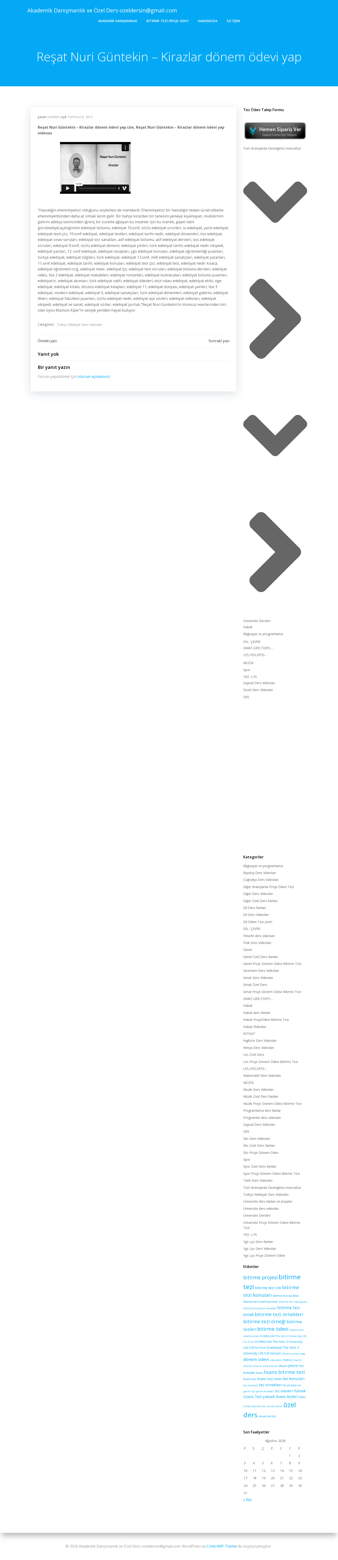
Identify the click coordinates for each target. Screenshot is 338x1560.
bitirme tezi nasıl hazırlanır (260, 1302)
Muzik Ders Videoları (258, 1089)
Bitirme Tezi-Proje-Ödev (167, 21)
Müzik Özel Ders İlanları (260, 1096)
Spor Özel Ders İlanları (259, 1166)
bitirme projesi (260, 1277)
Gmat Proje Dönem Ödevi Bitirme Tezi (272, 992)
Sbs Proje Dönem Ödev (260, 1152)
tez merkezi (250, 1385)
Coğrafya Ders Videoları (260, 879)
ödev (302, 1397)
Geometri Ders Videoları (261, 970)
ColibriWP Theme (222, 1546)
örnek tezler (274, 1406)
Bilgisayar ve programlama (263, 634)
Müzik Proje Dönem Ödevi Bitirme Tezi (272, 1103)
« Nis (247, 1499)
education (276, 1360)
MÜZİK (248, 663)
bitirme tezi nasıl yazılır (293, 1301)
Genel (247, 949)
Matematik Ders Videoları (262, 1075)
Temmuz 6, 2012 (80, 117)
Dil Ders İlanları (254, 908)
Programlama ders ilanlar (262, 1110)
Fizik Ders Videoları (257, 943)
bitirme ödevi (273, 1329)
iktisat (282, 1366)
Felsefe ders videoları (259, 936)
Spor (246, 670)
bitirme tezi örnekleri (279, 1314)
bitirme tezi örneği (264, 1321)
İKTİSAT (249, 1033)
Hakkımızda (208, 21)
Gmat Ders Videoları (258, 977)
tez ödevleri (284, 1391)
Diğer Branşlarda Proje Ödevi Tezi (268, 887)
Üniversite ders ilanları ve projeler (267, 1201)
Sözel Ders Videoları (258, 690)
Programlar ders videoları (262, 1117)
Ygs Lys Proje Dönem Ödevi (264, 1255)
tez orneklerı (270, 1384)
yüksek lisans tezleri (280, 1396)
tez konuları (294, 1378)
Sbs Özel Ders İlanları (259, 1145)
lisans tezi (265, 1378)
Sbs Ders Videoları (256, 1138)
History (287, 1360)
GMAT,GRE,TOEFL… (258, 648)
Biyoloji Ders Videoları (259, 873)
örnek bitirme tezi (254, 1406)
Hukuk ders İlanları (256, 1012)
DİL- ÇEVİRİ (251, 642)
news (278, 1379)
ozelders (53, 117)
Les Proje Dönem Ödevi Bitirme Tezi (270, 1061)
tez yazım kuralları (262, 1391)
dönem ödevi (256, 1359)
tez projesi (290, 1385)
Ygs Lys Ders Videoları (259, 1248)
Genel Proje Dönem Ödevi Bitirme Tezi (272, 963)
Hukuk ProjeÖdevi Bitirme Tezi (266, 1019)
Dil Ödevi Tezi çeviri (257, 922)
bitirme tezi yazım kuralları (260, 1308)
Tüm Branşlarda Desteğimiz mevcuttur (272, 148)
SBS (246, 697)
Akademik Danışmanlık (117, 21)
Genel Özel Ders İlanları (260, 957)
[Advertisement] (275, 776)
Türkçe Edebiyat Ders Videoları (79, 324)
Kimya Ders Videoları (258, 1047)
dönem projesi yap (293, 1353)
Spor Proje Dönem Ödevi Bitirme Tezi (271, 1173)
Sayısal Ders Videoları (259, 683)
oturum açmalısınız (93, 376)
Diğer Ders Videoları (258, 893)
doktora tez (296, 1329)
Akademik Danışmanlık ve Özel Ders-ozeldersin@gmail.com (102, 10)
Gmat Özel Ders (255, 984)
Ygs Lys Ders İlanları (258, 1241)
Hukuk (247, 627)
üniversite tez (267, 1416)
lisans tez (250, 1379)
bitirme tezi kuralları (286, 1296)
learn (259, 1373)
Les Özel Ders (253, 1054)
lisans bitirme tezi (284, 1372)
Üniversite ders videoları (261, 1208)
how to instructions (265, 1366)
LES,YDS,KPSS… (255, 655)
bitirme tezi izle (268, 1287)
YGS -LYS (250, 676)
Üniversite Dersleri (256, 621)
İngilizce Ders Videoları (260, 1040)
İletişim (233, 21)
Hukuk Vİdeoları (254, 1027)
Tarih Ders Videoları (257, 1180)
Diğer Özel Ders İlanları (260, 901)
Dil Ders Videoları (256, 914)
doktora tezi (251, 1336)
